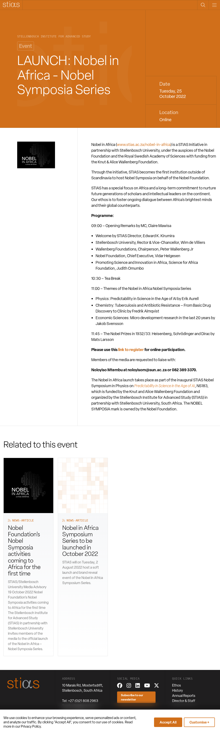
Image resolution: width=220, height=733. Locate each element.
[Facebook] (119, 685)
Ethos (176, 685)
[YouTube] (147, 685)
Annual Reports (183, 695)
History (177, 690)
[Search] (203, 5)
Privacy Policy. (31, 726)
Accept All (168, 722)
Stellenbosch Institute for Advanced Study (54, 36)
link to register (131, 349)
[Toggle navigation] (214, 5)
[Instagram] (129, 685)
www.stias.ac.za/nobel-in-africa (144, 144)
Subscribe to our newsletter (132, 697)
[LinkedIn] (137, 685)
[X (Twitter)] (156, 685)
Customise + (199, 722)
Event (25, 46)
